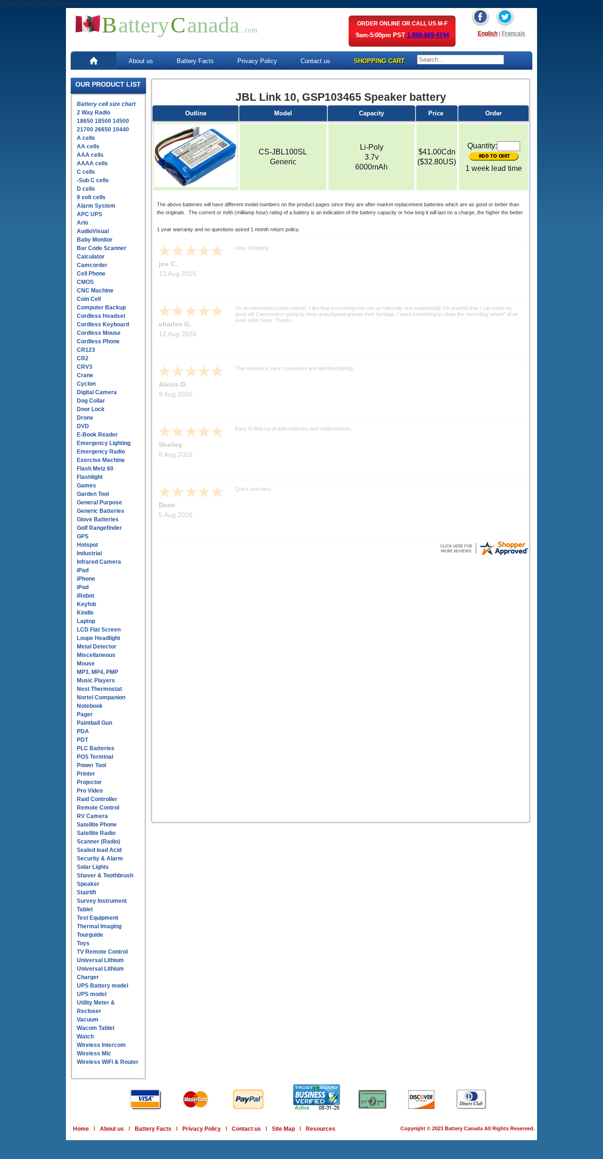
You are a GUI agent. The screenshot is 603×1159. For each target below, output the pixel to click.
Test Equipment (97, 918)
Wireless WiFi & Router (108, 1062)
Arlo (82, 222)
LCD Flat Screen (99, 629)
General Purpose (99, 502)
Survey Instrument (102, 901)
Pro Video (90, 790)
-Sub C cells (93, 180)
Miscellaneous (96, 655)
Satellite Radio (96, 833)
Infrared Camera (99, 562)
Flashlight (90, 477)
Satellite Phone (97, 824)
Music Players (96, 680)
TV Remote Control (102, 951)
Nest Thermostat (99, 689)
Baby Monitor (95, 239)
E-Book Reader (97, 434)
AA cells (88, 146)
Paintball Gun (94, 723)
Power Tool (91, 765)
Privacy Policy (257, 61)
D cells (86, 189)
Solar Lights (93, 867)
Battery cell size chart (106, 104)
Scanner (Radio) (98, 841)
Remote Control (98, 807)
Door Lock (91, 409)
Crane (85, 375)
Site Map (283, 1129)
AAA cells (90, 155)
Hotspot (87, 545)
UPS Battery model (102, 985)
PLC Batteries (95, 748)
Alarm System (96, 206)
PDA (83, 731)
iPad (83, 570)
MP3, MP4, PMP (97, 672)
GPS (83, 536)
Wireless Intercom (101, 1045)
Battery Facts (195, 61)
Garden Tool (93, 494)
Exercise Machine (101, 460)
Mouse (86, 663)
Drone (85, 417)
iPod (83, 587)
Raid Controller (97, 799)
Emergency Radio (101, 451)
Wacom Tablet (95, 1028)
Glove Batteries (98, 519)
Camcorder (92, 265)
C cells (86, 172)
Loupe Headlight (98, 638)
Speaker (88, 884)
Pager (85, 714)
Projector (89, 782)
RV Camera (92, 816)
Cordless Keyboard (103, 324)
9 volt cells (91, 197)
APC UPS (89, 214)
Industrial (89, 553)
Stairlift (86, 892)
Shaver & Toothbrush (105, 875)
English (487, 33)
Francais (513, 33)
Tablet (85, 909)
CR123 (86, 350)
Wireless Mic (94, 1053)
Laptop (86, 621)
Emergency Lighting (103, 443)
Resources (320, 1129)
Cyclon (86, 384)
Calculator (91, 256)
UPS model (91, 994)
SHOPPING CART (379, 61)
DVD (83, 426)
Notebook (90, 706)
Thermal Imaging (99, 926)
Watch (85, 1036)
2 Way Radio (93, 112)
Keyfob (86, 604)
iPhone (86, 578)
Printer (86, 773)
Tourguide (90, 935)
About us (141, 61)
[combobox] (460, 60)
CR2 (83, 358)
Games (86, 485)
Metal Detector (96, 646)
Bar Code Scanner (101, 248)
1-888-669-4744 (428, 35)
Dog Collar (91, 400)
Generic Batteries (100, 511)
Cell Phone (91, 273)
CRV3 (84, 367)
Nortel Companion (101, 697)
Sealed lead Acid (99, 850)
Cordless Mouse (99, 333)
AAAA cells (92, 163)
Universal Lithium (100, 960)
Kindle (85, 612)
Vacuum (87, 1019)
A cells (86, 138)
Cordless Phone (98, 341)
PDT (82, 740)
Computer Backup (101, 307)
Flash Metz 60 (95, 468)
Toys (83, 943)
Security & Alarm (100, 858)
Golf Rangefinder (99, 528)
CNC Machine (95, 290)
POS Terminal (95, 757)
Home (81, 1129)
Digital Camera (97, 392)
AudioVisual (93, 231)
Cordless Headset (101, 316)
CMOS (85, 282)
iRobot (85, 595)
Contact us (315, 61)
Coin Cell (89, 299)
